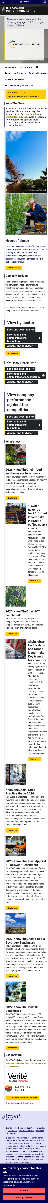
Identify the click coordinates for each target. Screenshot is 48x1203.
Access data (13, 353)
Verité (40, 1063)
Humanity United (13, 1066)
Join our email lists (26, 1130)
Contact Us (12, 1130)
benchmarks (31, 114)
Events (9, 1128)
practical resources (16, 117)
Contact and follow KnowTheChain (22, 1097)
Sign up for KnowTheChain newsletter (23, 96)
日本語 (30, 22)
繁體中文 (20, 25)
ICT (36, 67)
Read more (12, 498)
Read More (12, 268)
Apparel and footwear (15, 73)
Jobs (15, 1128)
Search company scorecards (19, 85)
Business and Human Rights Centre (21, 1063)
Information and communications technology (17, 338)
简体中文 (11, 25)
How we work (25, 67)
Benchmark (10, 67)
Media (22, 1128)
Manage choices (24, 1197)
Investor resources (14, 79)
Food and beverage (38, 73)
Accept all (24, 1190)
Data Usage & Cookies (36, 1128)
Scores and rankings (16, 92)
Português (40, 22)
